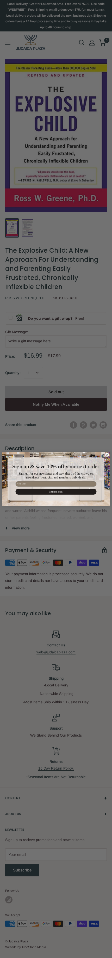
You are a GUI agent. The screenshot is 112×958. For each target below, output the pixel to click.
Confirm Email (56, 491)
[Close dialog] (107, 455)
